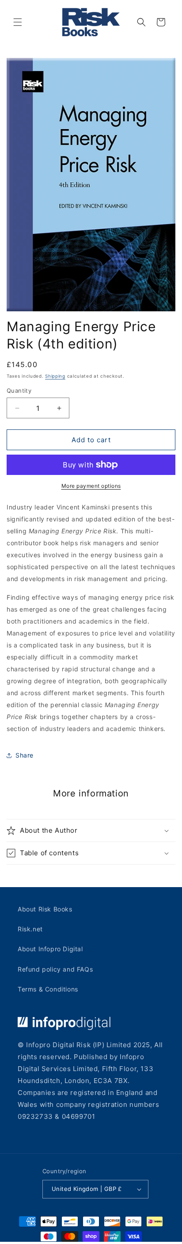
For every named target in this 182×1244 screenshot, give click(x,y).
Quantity (19, 390)
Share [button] (24, 755)
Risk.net (30, 929)
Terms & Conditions (48, 989)
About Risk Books (45, 909)
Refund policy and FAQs (55, 969)
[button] (17, 22)
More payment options (91, 485)
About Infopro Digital (50, 949)
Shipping (55, 376)
